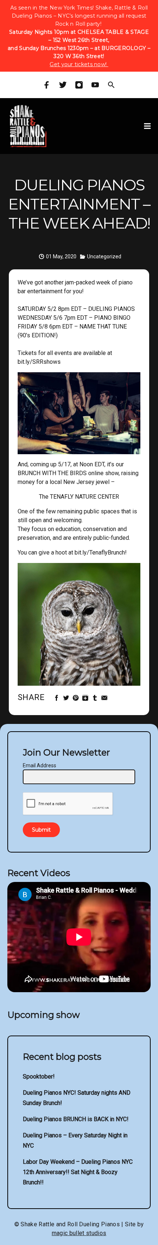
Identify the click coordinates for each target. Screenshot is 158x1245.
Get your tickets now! (79, 64)
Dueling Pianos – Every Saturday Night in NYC (75, 1140)
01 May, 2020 (61, 256)
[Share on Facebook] (57, 698)
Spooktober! (39, 1076)
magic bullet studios (79, 1233)
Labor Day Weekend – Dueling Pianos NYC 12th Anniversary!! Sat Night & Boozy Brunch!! (78, 1172)
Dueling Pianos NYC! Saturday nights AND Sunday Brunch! (76, 1097)
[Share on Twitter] (67, 698)
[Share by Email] (105, 698)
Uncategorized (104, 256)
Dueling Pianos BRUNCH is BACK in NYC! (76, 1119)
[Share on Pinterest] (76, 698)
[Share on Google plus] (86, 698)
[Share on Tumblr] (96, 698)
